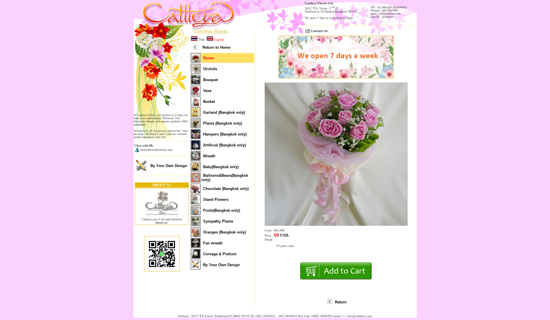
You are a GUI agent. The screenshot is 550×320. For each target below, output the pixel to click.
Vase (207, 91)
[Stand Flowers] (195, 202)
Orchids (210, 69)
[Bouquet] (195, 83)
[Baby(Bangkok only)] (195, 170)
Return (341, 302)
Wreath (209, 156)
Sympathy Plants (218, 221)
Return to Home (216, 47)
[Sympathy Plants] (195, 224)
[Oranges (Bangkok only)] (195, 235)
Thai (200, 39)
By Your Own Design (168, 166)
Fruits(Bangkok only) (221, 210)
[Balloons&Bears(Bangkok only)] (195, 180)
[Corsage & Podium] (195, 257)
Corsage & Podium (220, 254)
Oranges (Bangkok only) (224, 232)
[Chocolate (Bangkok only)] (195, 191)
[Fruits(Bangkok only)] (195, 213)
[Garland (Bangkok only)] (195, 115)
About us (161, 222)
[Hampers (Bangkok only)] (195, 137)
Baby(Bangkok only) (221, 167)
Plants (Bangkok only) (222, 123)
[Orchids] (195, 72)
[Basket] (195, 104)
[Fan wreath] (195, 246)
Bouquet (210, 80)
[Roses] (195, 61)
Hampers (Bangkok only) (225, 134)
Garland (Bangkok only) (224, 112)
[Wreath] (195, 159)
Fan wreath (213, 243)
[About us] (162, 216)
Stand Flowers (216, 199)
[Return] (329, 303)
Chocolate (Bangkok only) (226, 188)
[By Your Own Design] (141, 171)
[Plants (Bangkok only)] (195, 126)
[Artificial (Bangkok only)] (195, 148)
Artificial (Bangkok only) (224, 145)
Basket (209, 101)
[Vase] (195, 93)
